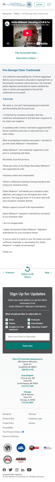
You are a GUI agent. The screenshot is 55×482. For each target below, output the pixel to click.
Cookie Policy (8, 423)
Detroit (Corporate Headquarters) (28, 359)
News (11, 320)
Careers (32, 423)
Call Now (39, 5)
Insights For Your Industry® (16, 328)
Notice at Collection (11, 436)
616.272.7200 (27, 386)
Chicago (27, 392)
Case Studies (37, 323)
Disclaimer (7, 414)
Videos (12, 323)
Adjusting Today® (39, 327)
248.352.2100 (27, 370)
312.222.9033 (27, 402)
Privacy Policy (8, 419)
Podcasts (35, 320)
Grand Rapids (27, 375)
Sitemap (32, 414)
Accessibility (8, 428)
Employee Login (35, 419)
